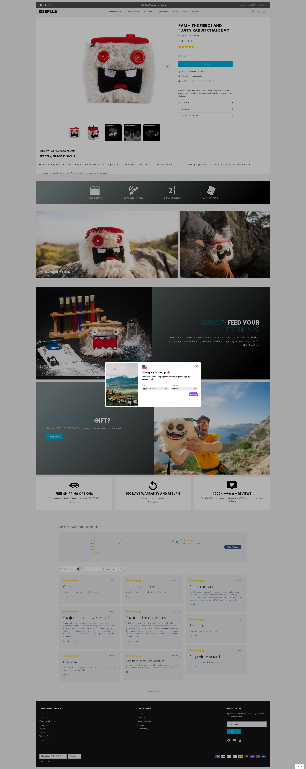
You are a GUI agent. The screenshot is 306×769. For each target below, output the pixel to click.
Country (144, 385)
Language (174, 385)
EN (298, 767)
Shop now (193, 394)
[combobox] (299, 766)
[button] (196, 367)
